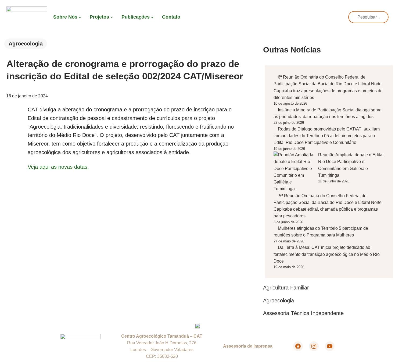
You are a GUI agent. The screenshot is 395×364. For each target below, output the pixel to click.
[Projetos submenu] (111, 17)
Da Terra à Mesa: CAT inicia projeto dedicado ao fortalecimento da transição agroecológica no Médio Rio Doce (327, 254)
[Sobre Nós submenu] (79, 17)
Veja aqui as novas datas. (58, 167)
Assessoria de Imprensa (247, 346)
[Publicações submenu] (152, 17)
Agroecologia (26, 44)
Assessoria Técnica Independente (303, 313)
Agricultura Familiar (286, 288)
